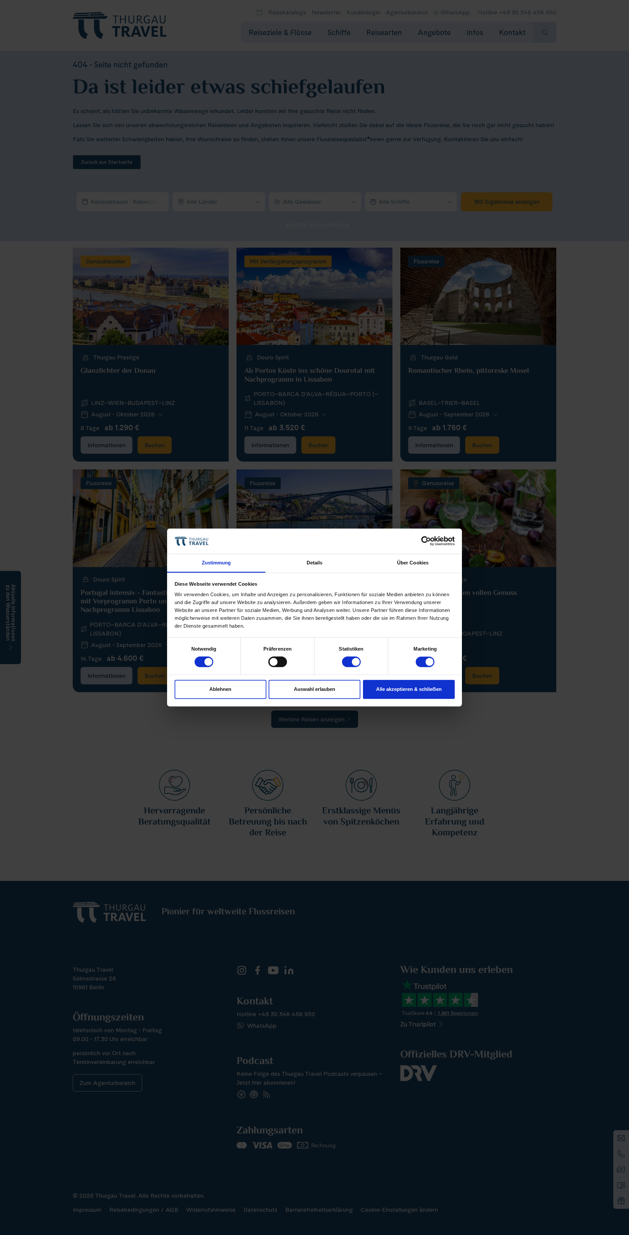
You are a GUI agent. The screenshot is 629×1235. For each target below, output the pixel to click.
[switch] (277, 662)
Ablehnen (220, 689)
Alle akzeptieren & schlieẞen (409, 689)
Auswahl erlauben (314, 689)
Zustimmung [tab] (216, 562)
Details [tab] (315, 562)
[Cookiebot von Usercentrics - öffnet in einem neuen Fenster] (426, 541)
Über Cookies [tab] (413, 562)
